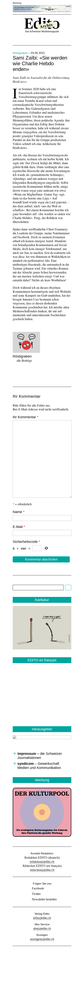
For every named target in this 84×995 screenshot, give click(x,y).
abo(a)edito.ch (42, 928)
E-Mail (19, 527)
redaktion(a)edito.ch (42, 861)
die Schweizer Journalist (39, 756)
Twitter (36, 893)
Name (18, 512)
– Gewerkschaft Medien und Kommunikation (39, 766)
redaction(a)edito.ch (42, 870)
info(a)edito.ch (42, 918)
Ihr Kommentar (25, 417)
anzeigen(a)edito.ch (42, 939)
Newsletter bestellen (44, 899)
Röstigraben (20, 52)
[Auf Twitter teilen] (27, 373)
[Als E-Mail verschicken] (38, 373)
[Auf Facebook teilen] (16, 373)
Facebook (38, 888)
